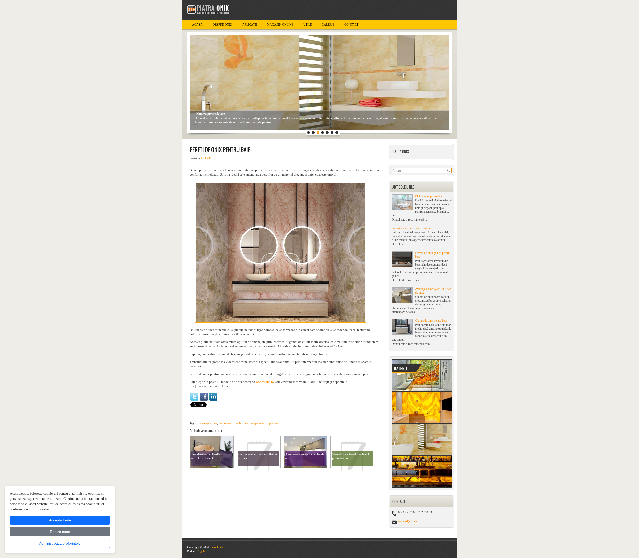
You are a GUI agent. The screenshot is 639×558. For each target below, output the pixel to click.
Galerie (328, 24)
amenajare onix (208, 423)
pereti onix (261, 423)
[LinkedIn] (213, 397)
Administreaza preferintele (60, 543)
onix (238, 423)
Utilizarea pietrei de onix (210, 114)
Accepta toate (60, 520)
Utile (307, 24)
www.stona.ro (265, 382)
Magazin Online (280, 24)
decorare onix (227, 423)
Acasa (197, 24)
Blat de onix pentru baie (429, 196)
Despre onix (222, 24)
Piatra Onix (216, 547)
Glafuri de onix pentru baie (431, 320)
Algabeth (202, 551)
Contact (351, 24)
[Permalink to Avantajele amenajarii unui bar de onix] (305, 467)
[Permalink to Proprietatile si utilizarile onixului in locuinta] (211, 467)
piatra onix (275, 423)
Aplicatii (249, 24)
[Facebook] (204, 397)
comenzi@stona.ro (409, 521)
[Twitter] (194, 397)
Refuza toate (60, 532)
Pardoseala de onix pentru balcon (411, 228)
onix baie (248, 423)
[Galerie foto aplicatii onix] (422, 486)
